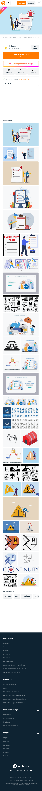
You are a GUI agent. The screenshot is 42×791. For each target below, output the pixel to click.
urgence (8, 783)
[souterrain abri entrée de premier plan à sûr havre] (11, 400)
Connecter (31, 3)
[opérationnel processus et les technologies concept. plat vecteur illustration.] (11, 418)
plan (16, 783)
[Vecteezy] (3, 3)
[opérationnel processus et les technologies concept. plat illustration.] (20, 320)
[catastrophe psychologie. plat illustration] (20, 379)
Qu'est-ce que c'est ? (24, 79)
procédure (26, 783)
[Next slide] (34, 782)
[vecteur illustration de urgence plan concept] (12, 282)
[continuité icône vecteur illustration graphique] (20, 741)
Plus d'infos (8, 83)
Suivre (35, 48)
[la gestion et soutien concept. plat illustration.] (11, 454)
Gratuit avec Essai (21, 55)
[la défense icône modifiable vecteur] (11, 696)
